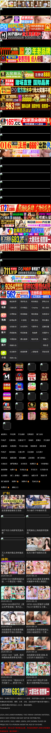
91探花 (24, 320)
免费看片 (25, 475)
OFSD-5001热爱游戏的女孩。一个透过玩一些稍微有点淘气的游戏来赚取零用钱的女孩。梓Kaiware (13, 583)
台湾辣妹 (13, 314)
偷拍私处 (4, 458)
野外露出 (45, 320)
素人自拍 (45, 307)
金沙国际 (4, 475)
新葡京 (38, 440)
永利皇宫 (24, 464)
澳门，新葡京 (15, 475)
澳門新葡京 (14, 464)
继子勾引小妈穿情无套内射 (13, 531)
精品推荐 (13, 301)
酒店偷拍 (12, 452)
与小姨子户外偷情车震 (37, 510)
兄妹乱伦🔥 (36, 481)
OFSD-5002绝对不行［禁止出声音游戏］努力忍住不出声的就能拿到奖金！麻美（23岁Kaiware (13, 608)
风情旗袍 (13, 333)
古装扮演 (13, 326)
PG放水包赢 (23, 446)
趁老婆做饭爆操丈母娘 (12, 510)
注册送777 (22, 440)
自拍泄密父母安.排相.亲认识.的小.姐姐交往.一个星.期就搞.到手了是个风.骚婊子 (37, 659)
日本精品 (23, 307)
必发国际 (31, 458)
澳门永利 (39, 434)
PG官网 (13, 434)
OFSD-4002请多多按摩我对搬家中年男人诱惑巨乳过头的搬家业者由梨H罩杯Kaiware (38, 583)
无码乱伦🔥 (24, 469)
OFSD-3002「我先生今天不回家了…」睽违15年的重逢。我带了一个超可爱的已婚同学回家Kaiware (13, 684)
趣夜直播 (13, 458)
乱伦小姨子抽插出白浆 (37, 552)
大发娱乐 (4, 464)
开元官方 (34, 469)
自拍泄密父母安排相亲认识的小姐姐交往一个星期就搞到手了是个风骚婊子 (38, 632)
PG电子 (3, 440)
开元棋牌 (21, 434)
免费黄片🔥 (5, 487)
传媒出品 (13, 345)
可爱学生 (34, 326)
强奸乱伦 (23, 301)
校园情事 (23, 351)
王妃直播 (30, 452)
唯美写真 (34, 339)
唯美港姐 (34, 314)
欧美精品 (34, 301)
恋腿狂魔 (45, 326)
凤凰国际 (13, 446)
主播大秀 (21, 452)
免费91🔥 (15, 481)
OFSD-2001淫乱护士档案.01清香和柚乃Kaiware (38, 681)
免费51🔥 (13, 469)
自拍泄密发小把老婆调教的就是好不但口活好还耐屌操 (13, 632)
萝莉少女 (45, 301)
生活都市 (13, 351)
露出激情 (23, 339)
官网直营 (30, 434)
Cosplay (35, 307)
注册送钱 (12, 440)
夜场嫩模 (22, 458)
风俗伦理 (45, 351)
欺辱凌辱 (13, 320)
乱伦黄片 (39, 452)
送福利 (31, 440)
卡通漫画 (13, 339)
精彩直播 (43, 446)
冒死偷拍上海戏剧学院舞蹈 (38, 531)
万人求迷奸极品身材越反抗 (13, 553)
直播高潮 (33, 446)
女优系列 (23, 326)
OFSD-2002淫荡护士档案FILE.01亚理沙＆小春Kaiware (38, 606)
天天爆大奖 (44, 469)
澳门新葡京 (41, 458)
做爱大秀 (35, 475)
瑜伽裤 (34, 333)
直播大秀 (44, 475)
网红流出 (34, 320)
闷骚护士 (45, 333)
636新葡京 (45, 464)
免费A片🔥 (25, 481)
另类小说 (13, 358)
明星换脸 (23, 333)
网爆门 (45, 339)
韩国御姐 (23, 314)
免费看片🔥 (34, 464)
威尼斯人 (4, 434)
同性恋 (45, 345)
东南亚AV (45, 314)
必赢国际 (4, 446)
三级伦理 (13, 307)
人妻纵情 (34, 351)
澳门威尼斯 (5, 481)
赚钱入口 (15, 487)
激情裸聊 (4, 469)
